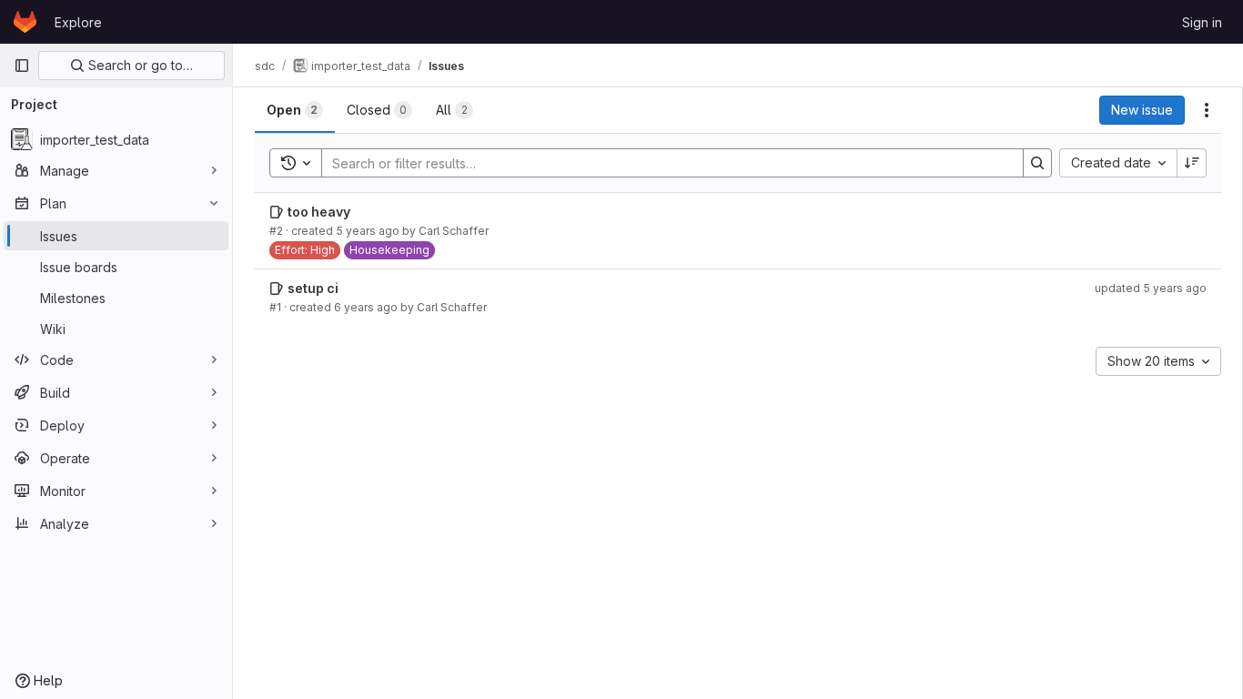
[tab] (295, 110)
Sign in (1202, 22)
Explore (78, 22)
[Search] (1037, 162)
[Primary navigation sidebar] (21, 65)
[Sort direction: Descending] (1192, 162)
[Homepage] (25, 21)
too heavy (319, 211)
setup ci (313, 288)
